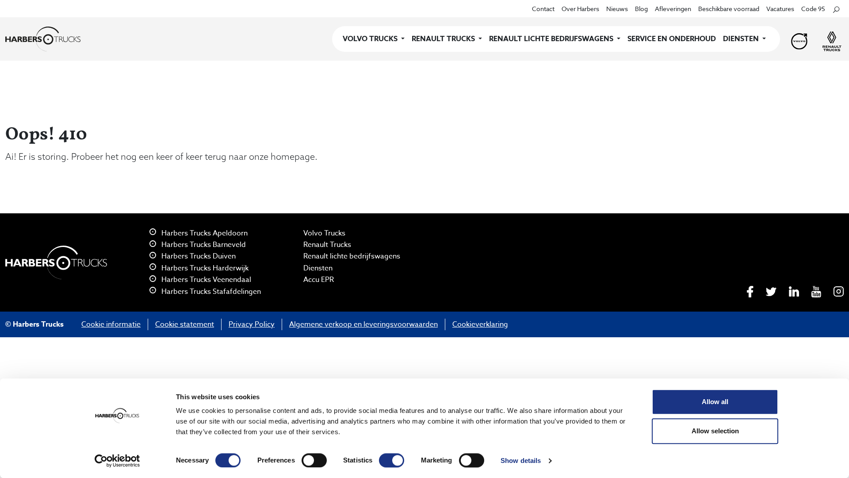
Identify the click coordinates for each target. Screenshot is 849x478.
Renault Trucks (327, 244)
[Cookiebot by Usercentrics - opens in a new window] (117, 460)
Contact (543, 8)
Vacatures (780, 8)
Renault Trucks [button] (444, 39)
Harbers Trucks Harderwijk (204, 268)
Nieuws (617, 8)
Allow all (715, 401)
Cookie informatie (111, 324)
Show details (521, 460)
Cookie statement (184, 324)
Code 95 (813, 8)
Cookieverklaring (480, 324)
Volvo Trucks (324, 233)
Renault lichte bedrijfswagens (351, 256)
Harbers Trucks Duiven (198, 256)
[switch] (314, 460)
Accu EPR (318, 279)
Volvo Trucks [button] (371, 39)
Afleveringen (673, 8)
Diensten (318, 268)
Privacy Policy (252, 324)
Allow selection (715, 431)
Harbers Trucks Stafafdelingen (210, 291)
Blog (641, 8)
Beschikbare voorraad (728, 8)
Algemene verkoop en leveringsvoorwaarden (363, 324)
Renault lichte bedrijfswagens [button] (552, 39)
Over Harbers (580, 8)
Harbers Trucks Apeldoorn (204, 233)
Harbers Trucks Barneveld (203, 244)
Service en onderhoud (671, 39)
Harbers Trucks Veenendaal (205, 279)
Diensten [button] (742, 39)
